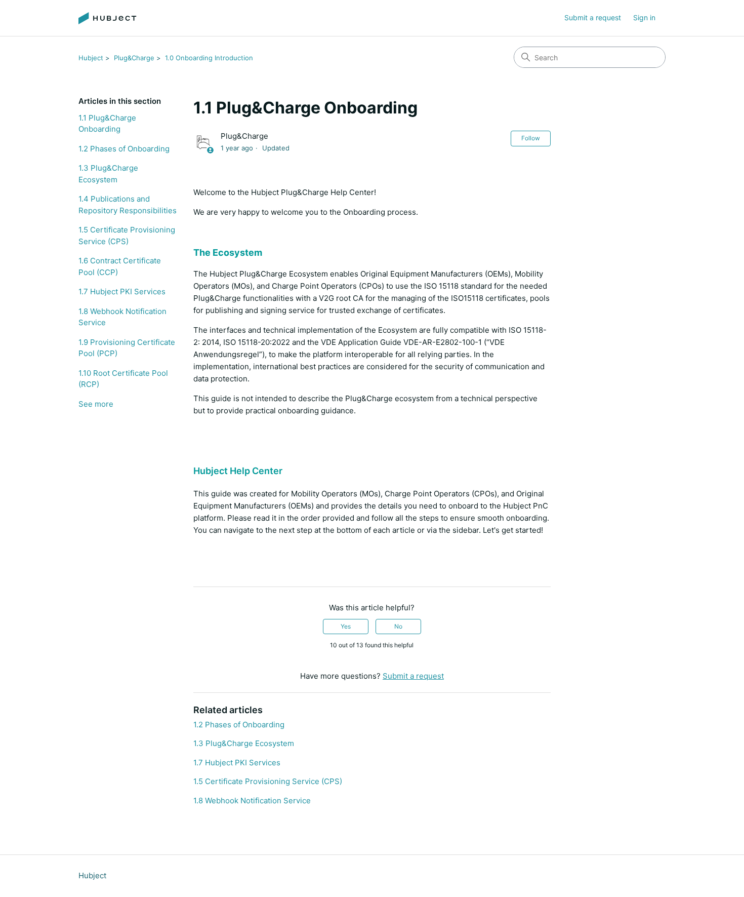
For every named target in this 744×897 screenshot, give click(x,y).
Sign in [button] (644, 17)
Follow (530, 138)
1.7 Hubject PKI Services (122, 291)
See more (95, 404)
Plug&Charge (134, 58)
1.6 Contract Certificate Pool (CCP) (119, 266)
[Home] (107, 18)
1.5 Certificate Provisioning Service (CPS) (126, 235)
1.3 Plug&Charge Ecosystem (108, 173)
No (398, 626)
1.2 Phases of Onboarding (124, 148)
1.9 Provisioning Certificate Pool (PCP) (126, 348)
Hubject (90, 58)
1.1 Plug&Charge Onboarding (107, 123)
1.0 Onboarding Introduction (209, 58)
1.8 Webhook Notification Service (122, 317)
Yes (346, 626)
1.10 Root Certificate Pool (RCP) (123, 378)
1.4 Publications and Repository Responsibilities (127, 204)
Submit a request (592, 17)
